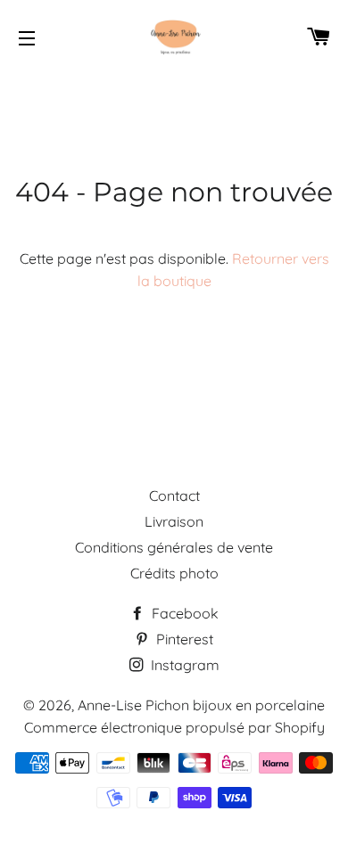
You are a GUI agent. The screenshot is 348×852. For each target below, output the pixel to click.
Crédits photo (174, 573)
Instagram (183, 665)
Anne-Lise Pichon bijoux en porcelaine (201, 705)
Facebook (183, 613)
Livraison (174, 521)
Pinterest (183, 639)
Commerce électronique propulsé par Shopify (174, 727)
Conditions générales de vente (174, 547)
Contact (174, 495)
